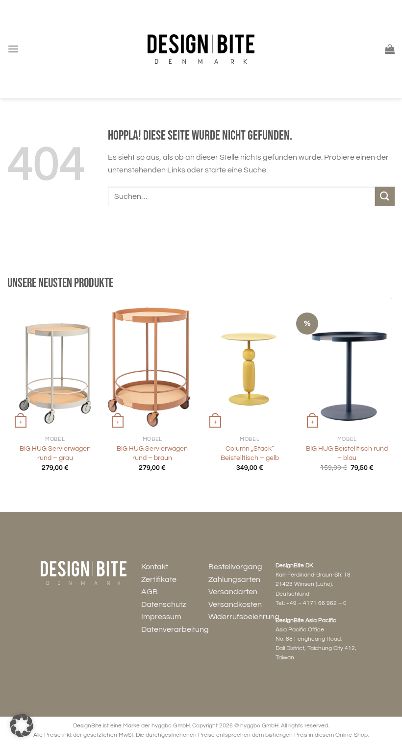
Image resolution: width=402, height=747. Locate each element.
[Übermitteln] (385, 196)
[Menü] (13, 49)
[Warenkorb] (390, 49)
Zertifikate (158, 579)
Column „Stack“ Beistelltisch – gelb (250, 453)
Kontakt (154, 567)
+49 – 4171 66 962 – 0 (316, 603)
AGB (149, 592)
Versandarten (232, 592)
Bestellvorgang (235, 567)
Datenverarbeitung (175, 629)
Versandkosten (235, 604)
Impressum (161, 617)
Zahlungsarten (234, 579)
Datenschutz (163, 604)
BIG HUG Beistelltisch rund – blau (347, 453)
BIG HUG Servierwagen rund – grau (55, 453)
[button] (21, 725)
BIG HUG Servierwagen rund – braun (152, 453)
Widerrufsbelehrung (243, 617)
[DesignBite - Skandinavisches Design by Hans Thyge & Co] (201, 49)
